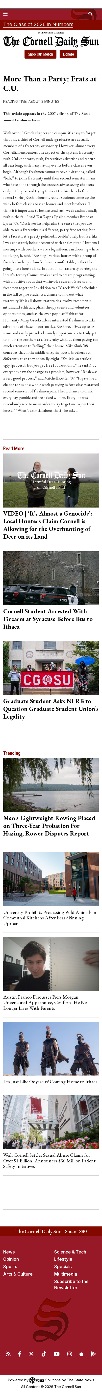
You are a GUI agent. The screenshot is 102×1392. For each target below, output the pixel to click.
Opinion (11, 1259)
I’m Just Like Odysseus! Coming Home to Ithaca (50, 1081)
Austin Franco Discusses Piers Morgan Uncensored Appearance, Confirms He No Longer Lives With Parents (45, 1002)
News (9, 1252)
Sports (10, 1266)
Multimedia (65, 1274)
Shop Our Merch (40, 54)
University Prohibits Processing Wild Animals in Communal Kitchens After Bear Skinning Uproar (49, 918)
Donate (68, 54)
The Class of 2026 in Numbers (38, 24)
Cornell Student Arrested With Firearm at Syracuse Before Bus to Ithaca (48, 618)
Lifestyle (63, 1259)
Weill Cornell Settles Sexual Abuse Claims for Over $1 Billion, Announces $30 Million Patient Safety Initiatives (49, 1160)
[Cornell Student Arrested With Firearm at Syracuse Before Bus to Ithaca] (51, 578)
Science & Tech (70, 1252)
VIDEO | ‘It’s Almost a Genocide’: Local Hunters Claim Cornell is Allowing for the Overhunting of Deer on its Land (47, 524)
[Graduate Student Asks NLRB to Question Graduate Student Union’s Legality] (51, 668)
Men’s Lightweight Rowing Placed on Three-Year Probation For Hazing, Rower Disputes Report (49, 825)
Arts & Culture (18, 1274)
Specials (63, 1266)
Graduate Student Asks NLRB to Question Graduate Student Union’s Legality (51, 708)
